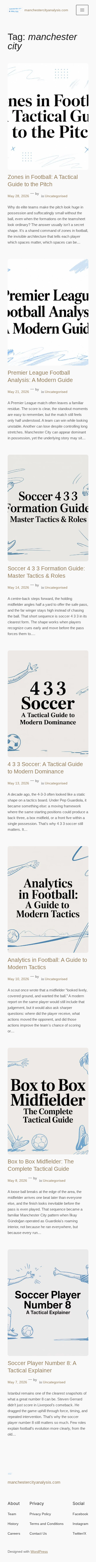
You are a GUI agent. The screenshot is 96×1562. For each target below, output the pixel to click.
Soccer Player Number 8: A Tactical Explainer (42, 1367)
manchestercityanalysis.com (46, 10)
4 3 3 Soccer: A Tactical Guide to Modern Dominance (45, 768)
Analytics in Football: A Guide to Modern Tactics (47, 963)
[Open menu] (82, 10)
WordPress (39, 1551)
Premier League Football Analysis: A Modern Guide (40, 376)
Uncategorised (56, 196)
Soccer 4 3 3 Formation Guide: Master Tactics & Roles (46, 572)
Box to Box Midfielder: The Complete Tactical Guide (41, 1165)
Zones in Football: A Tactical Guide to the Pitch (43, 180)
